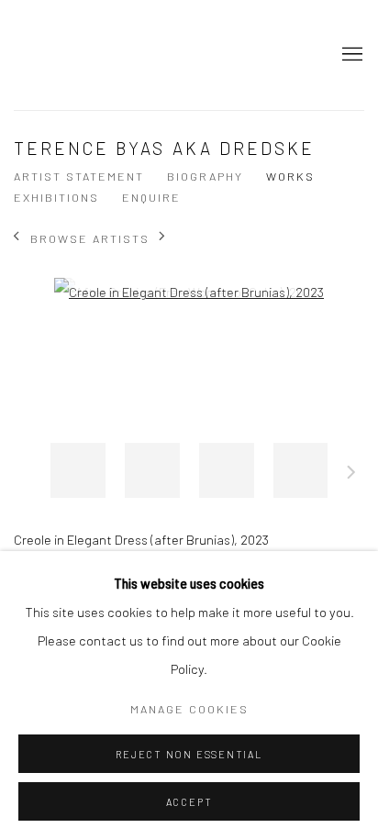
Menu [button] (350, 55)
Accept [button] (189, 802)
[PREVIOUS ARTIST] (17, 238)
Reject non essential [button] (188, 754)
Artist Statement (79, 176)
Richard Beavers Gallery (60, 55)
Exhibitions (56, 197)
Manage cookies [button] (189, 708)
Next (351, 475)
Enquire (151, 197)
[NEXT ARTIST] (163, 238)
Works (290, 176)
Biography (205, 176)
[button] (78, 470)
